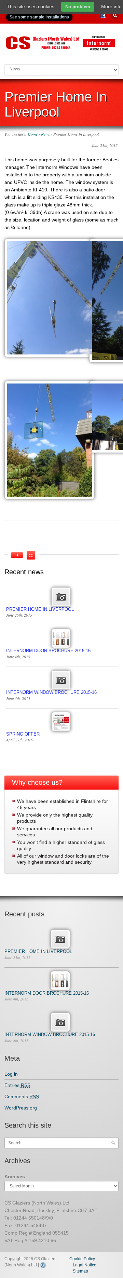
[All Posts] (31, 555)
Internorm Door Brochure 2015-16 (48, 650)
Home (33, 134)
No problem (77, 6)
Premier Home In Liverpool (40, 609)
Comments (21, 1096)
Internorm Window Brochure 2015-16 (51, 692)
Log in (11, 1074)
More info (111, 6)
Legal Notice (84, 1265)
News (45, 134)
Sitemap (80, 1271)
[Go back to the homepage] (61, 48)
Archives (14, 1176)
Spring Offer (23, 734)
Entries (17, 1085)
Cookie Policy (82, 1258)
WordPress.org (20, 1108)
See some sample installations (39, 17)
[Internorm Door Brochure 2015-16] (17, 555)
